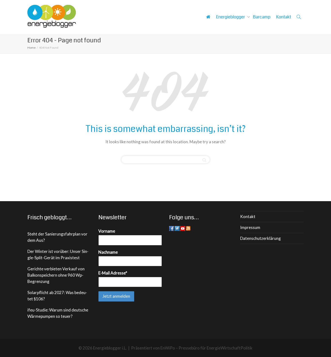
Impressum (250, 227)
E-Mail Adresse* (112, 272)
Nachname (108, 252)
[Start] (208, 17)
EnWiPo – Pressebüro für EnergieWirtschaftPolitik (206, 347)
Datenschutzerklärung (260, 238)
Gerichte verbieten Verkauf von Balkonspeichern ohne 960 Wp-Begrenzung (56, 275)
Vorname (106, 231)
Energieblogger (231, 17)
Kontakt (283, 17)
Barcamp (261, 17)
